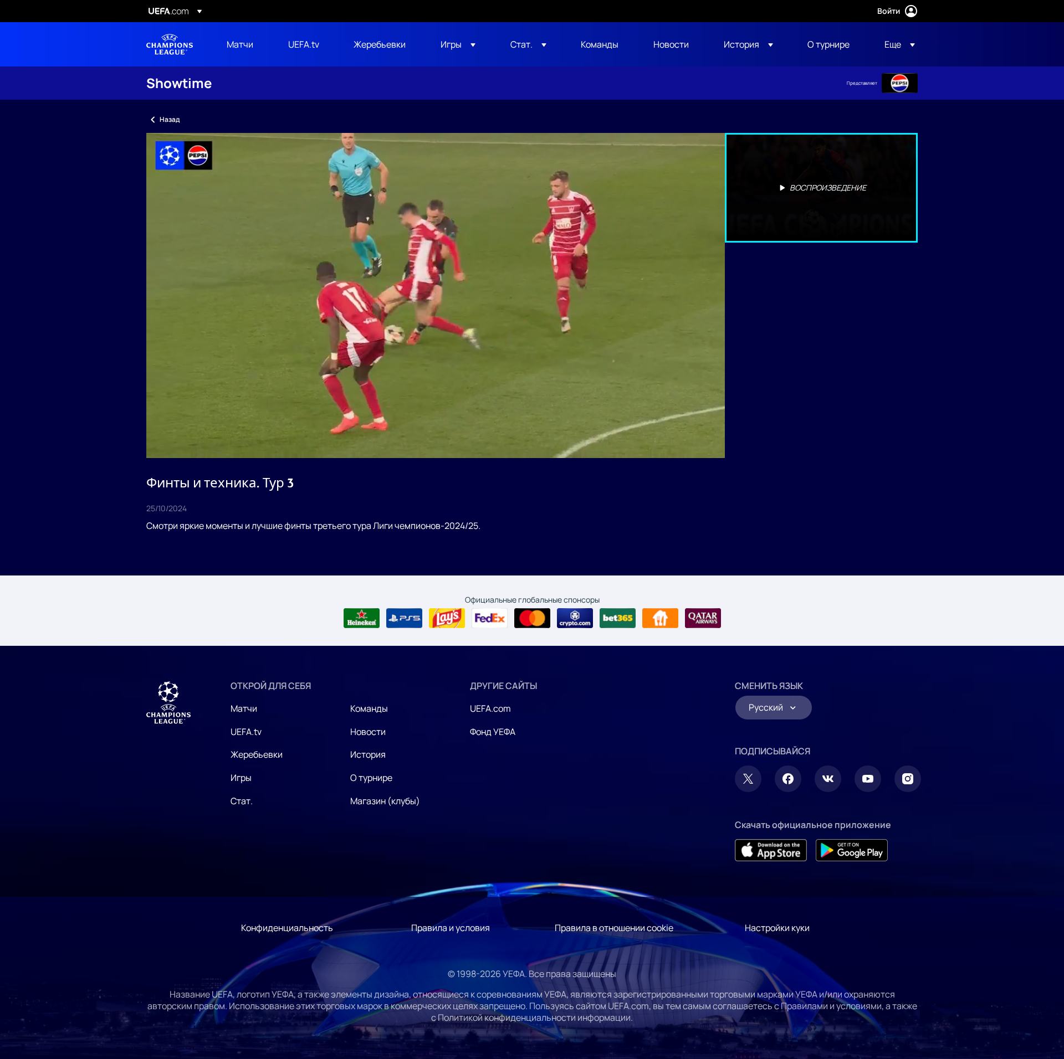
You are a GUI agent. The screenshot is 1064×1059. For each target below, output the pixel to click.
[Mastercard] (532, 618)
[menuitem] (243, 44)
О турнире (371, 778)
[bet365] (618, 618)
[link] (239, 44)
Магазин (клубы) (385, 801)
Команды (369, 708)
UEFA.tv (246, 732)
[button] (458, 44)
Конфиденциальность (287, 928)
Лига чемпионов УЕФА (169, 44)
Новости (368, 732)
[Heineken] (362, 618)
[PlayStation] (404, 618)
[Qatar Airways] (703, 618)
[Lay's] (447, 618)
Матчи (244, 708)
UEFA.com (490, 708)
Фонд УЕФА (492, 732)
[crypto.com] (575, 618)
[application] (435, 295)
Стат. (242, 801)
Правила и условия (450, 928)
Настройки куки (777, 928)
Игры (241, 778)
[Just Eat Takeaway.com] (660, 618)
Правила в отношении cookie (614, 928)
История (368, 754)
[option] (821, 188)
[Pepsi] (900, 83)
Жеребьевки (257, 754)
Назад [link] (170, 119)
